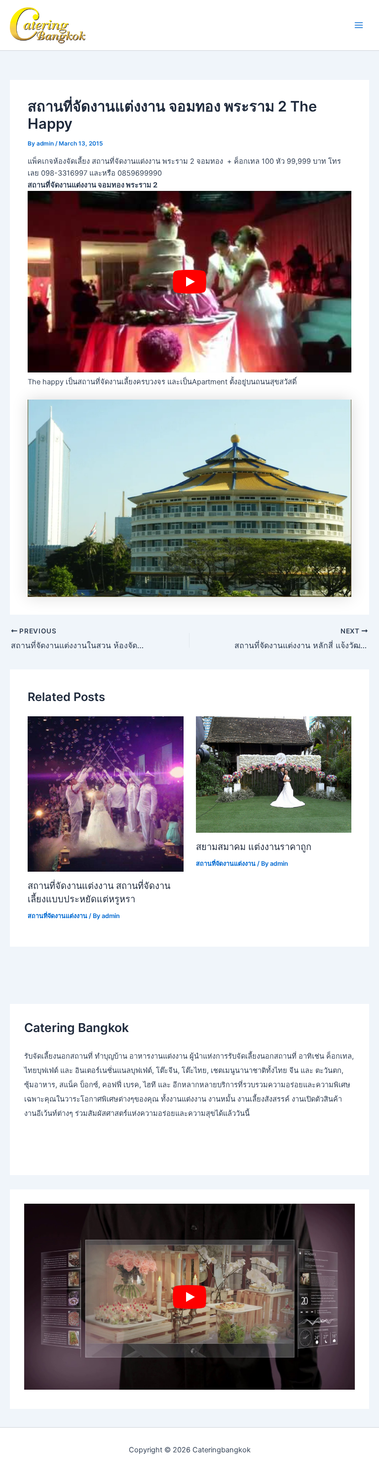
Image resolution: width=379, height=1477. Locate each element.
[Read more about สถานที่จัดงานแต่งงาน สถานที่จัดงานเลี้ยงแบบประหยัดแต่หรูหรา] (105, 793)
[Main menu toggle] (358, 25)
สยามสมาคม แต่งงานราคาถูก (253, 846)
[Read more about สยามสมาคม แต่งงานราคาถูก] (273, 774)
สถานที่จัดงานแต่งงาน (57, 916)
